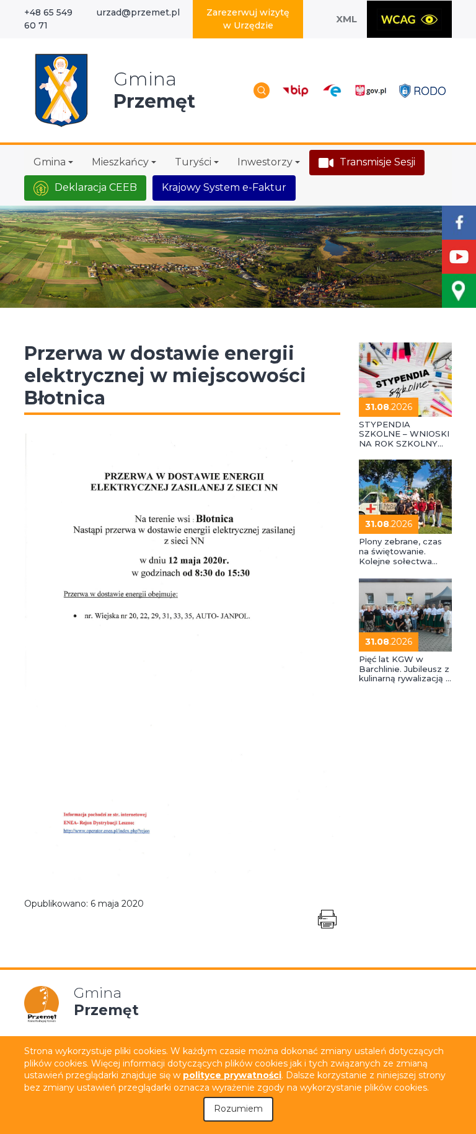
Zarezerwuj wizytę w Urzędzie (247, 19)
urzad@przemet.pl (138, 12)
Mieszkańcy (120, 162)
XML (346, 19)
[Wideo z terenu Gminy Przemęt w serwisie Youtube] (459, 257)
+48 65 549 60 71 (48, 19)
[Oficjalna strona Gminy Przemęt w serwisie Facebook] (459, 223)
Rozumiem (238, 1108)
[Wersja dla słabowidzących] (409, 19)
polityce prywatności (232, 1075)
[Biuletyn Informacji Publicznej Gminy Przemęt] (295, 90)
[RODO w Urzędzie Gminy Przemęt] (422, 90)
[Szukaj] (261, 90)
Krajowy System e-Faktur (224, 187)
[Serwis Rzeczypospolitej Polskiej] (370, 90)
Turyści (193, 162)
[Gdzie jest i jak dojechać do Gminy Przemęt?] (459, 291)
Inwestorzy (265, 162)
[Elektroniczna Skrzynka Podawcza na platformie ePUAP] (331, 91)
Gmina (49, 162)
